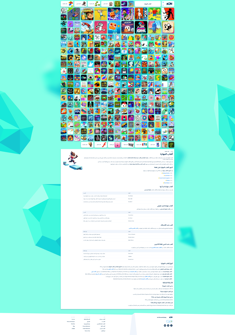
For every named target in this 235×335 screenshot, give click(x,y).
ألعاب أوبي (93, 271)
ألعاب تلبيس (102, 328)
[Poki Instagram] (168, 325)
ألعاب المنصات (133, 271)
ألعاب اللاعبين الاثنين (133, 228)
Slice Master (167, 182)
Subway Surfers (166, 173)
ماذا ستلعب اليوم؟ (163, 5)
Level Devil (167, 175)
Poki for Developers (71, 321)
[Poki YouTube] (165, 325)
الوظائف (73, 328)
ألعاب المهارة (167, 151)
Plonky (168, 180)
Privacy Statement (86, 326)
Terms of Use (87, 330)
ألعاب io (103, 321)
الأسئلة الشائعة (87, 319)
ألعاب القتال (147, 276)
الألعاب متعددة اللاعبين (157, 247)
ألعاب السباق (98, 274)
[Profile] (163, 2)
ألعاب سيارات (102, 319)
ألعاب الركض (111, 269)
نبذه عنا (73, 319)
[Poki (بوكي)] (169, 4)
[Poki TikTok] (171, 325)
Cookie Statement (86, 328)
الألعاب (171, 151)
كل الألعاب (103, 330)
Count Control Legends (165, 178)
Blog (74, 326)
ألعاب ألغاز (103, 326)
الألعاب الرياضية (144, 278)
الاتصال (88, 321)
